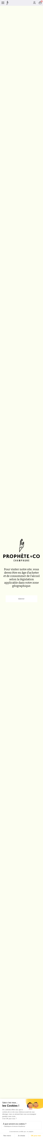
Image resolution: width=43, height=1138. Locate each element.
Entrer (21, 599)
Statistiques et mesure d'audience (14, 1126)
